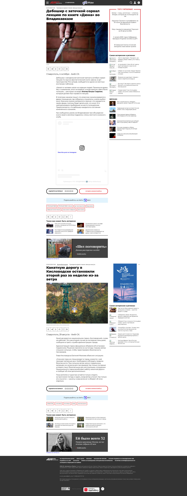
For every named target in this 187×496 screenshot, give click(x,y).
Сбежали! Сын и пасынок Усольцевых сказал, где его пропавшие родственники (129, 322)
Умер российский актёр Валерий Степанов (127, 134)
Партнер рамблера (76, 488)
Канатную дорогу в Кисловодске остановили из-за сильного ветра (96, 418)
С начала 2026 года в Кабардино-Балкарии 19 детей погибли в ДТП (125, 38)
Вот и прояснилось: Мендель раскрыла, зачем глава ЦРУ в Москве (128, 102)
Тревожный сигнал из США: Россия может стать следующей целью (128, 108)
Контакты (76, 460)
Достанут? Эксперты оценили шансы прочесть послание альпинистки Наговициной (129, 85)
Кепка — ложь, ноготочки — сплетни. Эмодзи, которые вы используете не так (125, 14)
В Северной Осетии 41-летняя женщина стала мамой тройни (125, 45)
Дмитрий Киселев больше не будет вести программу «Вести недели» (128, 121)
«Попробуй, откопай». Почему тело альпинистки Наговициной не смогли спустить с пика (128, 329)
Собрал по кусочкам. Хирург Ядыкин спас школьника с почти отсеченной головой (129, 72)
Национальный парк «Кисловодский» (57, 324)
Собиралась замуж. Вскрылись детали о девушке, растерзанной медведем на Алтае (128, 316)
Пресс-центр (80, 458)
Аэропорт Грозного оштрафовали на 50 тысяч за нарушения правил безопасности (125, 22)
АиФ (47, 64)
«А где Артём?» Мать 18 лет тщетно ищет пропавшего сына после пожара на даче (128, 66)
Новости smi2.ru (52, 259)
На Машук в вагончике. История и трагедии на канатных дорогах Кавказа (65, 425)
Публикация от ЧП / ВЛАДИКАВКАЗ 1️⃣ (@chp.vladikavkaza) (82, 181)
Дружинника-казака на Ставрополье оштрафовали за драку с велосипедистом (95, 231)
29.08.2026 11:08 (51, 264)
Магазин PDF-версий (100, 458)
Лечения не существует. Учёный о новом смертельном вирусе (128, 78)
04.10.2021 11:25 (50, 8)
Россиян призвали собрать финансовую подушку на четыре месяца (127, 129)
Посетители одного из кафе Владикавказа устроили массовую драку (94, 225)
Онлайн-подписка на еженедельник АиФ (121, 458)
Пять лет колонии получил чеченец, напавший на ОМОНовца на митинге (65, 225)
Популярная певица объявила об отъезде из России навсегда (126, 115)
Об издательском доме (67, 458)
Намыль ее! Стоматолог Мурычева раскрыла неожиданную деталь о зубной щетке (128, 335)
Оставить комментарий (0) (94, 191)
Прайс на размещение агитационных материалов (97, 460)
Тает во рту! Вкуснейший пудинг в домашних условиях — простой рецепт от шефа (128, 310)
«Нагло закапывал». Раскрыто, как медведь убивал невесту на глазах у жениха (129, 59)
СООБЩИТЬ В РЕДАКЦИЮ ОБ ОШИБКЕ (70, 462)
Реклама (89, 458)
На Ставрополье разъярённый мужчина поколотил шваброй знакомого (64, 231)
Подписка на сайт (65, 460)
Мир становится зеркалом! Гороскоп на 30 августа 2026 (125, 30)
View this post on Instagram (67, 152)
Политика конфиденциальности (125, 460)
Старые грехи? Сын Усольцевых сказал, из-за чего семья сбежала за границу (129, 91)
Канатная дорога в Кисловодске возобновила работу (64, 418)
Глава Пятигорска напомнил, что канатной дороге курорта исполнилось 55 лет (95, 425)
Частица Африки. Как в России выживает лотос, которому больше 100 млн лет (128, 342)
